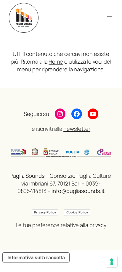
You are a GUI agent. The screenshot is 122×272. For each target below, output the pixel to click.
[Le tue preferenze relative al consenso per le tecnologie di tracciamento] (111, 261)
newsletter (76, 129)
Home (56, 61)
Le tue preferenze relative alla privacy (61, 225)
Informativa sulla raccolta (36, 257)
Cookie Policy (77, 212)
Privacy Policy (45, 212)
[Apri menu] (109, 17)
